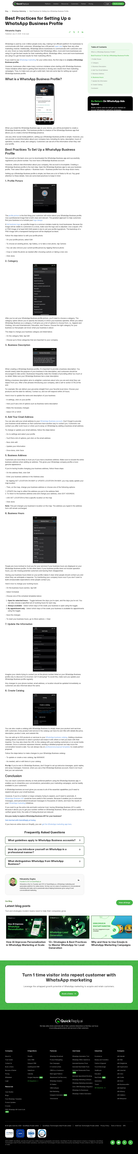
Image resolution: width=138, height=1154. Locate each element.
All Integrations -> (33, 1081)
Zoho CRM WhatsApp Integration (82, 1086)
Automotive (98, 1081)
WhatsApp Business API (14, 798)
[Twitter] (74, 32)
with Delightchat (122, 1063)
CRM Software (54, 1088)
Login (7, 1081)
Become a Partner (10, 1070)
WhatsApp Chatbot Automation (81, 1093)
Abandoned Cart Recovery (58, 1077)
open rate (58, 46)
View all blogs (124, 903)
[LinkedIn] (82, 32)
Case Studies (9, 1092)
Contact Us (8, 1063)
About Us (8, 1056)
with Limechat (121, 1070)
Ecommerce (98, 1056)
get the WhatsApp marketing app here (56, 824)
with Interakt (121, 1056)
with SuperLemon (122, 1067)
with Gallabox (121, 1095)
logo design (37, 220)
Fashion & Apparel (100, 1063)
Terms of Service (116, 1125)
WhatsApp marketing (28, 60)
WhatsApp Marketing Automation (82, 1083)
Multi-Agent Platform (56, 1074)
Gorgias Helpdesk (35, 1077)
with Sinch (120, 1081)
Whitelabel (8, 1077)
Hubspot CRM (32, 1063)
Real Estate (100, 1077)
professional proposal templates (57, 747)
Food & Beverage (100, 1067)
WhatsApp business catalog (56, 737)
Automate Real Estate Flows (80, 1067)
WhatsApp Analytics (56, 1081)
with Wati (120, 1060)
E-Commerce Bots (55, 1067)
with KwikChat (121, 1088)
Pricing (7, 1074)
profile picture (14, 215)
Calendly (30, 1074)
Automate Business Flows (80, 1063)
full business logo (13, 224)
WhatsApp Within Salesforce (81, 1060)
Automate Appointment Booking (82, 1076)
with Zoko (120, 1074)
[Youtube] (118, 1142)
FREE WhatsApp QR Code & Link (15, 1111)
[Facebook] (78, 32)
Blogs (7, 1095)
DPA (124, 1125)
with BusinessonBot (123, 1084)
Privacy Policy (105, 1125)
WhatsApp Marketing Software (81, 1079)
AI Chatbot (53, 1084)
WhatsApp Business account (51, 421)
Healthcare (98, 1070)
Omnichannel (54, 1098)
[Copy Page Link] (69, 32)
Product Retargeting (56, 1060)
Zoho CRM (31, 1060)
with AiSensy (121, 1091)
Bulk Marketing (54, 1091)
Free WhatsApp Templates (13, 1099)
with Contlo (120, 1077)
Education (98, 1074)
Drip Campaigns (55, 1063)
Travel (97, 1084)
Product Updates (10, 1102)
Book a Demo (9, 1067)
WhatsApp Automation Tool (80, 1056)
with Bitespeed (121, 1098)
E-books (7, 1106)
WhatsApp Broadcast (56, 1056)
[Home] (69, 1020)
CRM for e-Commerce (57, 1070)
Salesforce (31, 1070)
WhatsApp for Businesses (80, 1090)
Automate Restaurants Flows (81, 1071)
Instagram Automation (58, 1095)
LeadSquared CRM (33, 1067)
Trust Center (9, 1060)
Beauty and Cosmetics (102, 1060)
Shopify (30, 1056)
